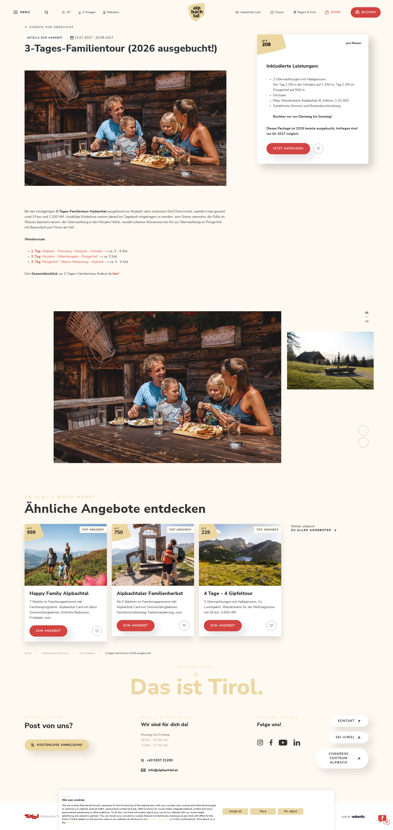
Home (28, 653)
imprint (70, 822)
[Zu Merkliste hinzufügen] (97, 631)
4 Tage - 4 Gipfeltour (228, 593)
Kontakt (346, 720)
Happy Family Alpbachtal (59, 593)
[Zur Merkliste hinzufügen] (318, 148)
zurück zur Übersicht (51, 27)
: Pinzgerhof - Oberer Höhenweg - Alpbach (67, 261)
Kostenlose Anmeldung (59, 745)
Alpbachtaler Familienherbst (150, 593)
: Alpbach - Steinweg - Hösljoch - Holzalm (67, 251)
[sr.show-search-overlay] (47, 12)
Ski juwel (345, 737)
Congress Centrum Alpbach (339, 758)
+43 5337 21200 (160, 760)
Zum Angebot (48, 630)
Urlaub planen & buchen (55, 653)
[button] (68, 796)
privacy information (158, 819)
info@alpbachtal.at (163, 770)
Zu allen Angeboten (311, 530)
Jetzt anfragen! (288, 148)
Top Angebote (87, 653)
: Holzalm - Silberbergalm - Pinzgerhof (64, 256)
